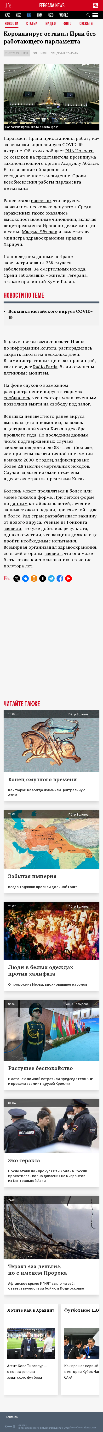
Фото (67, 24)
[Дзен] (42, 578)
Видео (51, 24)
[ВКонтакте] (25, 578)
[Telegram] (51, 578)
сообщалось (17, 397)
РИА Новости (79, 151)
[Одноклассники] (34, 578)
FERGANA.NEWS (52, 5)
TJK (29, 15)
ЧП (35, 53)
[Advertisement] (51, 644)
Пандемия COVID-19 (64, 53)
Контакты (12, 1417)
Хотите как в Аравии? (30, 1310)
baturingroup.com (50, 1427)
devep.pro (90, 1427)
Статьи (32, 24)
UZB (50, 15)
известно (41, 200)
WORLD (63, 15)
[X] (16, 578)
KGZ (18, 15)
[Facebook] (60, 578)
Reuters (48, 348)
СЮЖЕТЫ (86, 24)
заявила (53, 553)
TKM (39, 15)
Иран (43, 53)
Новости (11, 24)
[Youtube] (68, 578)
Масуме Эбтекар (39, 231)
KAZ (7, 15)
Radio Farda (45, 366)
